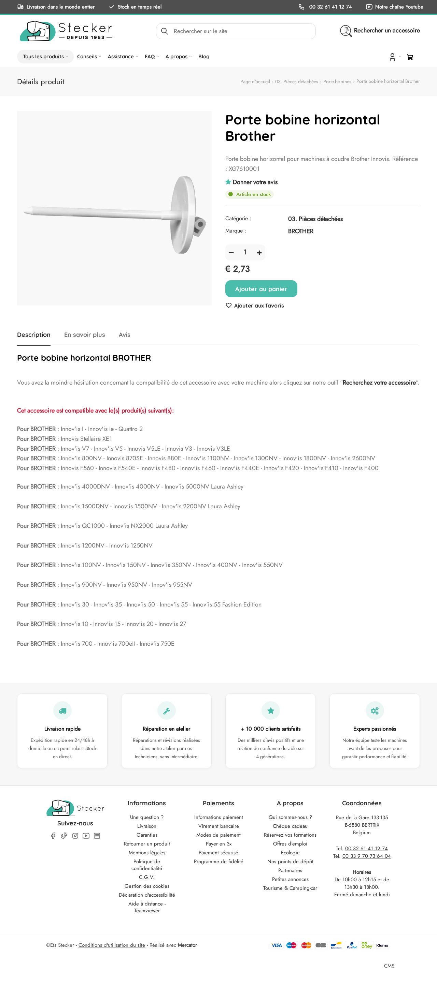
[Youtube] (86, 836)
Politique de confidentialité (146, 865)
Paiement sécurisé (218, 852)
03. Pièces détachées (296, 81)
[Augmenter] (259, 252)
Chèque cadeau (290, 826)
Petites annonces (290, 879)
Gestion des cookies (147, 886)
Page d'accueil (255, 81)
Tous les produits (43, 56)
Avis (124, 335)
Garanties (147, 835)
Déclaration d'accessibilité (147, 895)
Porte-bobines (337, 81)
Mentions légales (147, 852)
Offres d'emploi (290, 844)
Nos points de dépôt (290, 861)
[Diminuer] (231, 252)
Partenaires (290, 870)
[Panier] (410, 57)
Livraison (146, 826)
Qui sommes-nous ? (290, 817)
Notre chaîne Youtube (399, 6)
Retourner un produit (147, 844)
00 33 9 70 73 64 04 (366, 856)
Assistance (121, 56)
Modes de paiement (218, 835)
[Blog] (97, 836)
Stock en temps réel (139, 6)
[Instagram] (75, 836)
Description (34, 335)
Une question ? (147, 817)
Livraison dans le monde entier (61, 6)
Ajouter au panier (261, 289)
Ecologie (290, 852)
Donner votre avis (255, 182)
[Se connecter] (394, 56)
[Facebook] (53, 836)
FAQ (150, 56)
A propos (176, 56)
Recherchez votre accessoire (379, 382)
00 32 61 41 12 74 (330, 6)
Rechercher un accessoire (387, 30)
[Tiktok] (64, 835)
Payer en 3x (218, 844)
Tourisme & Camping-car (290, 888)
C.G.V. (147, 877)
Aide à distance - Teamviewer (147, 907)
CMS (389, 965)
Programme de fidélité (218, 861)
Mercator (187, 945)
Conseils (87, 56)
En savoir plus (84, 335)
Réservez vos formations (290, 835)
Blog (204, 56)
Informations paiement (218, 817)
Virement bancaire (218, 826)
